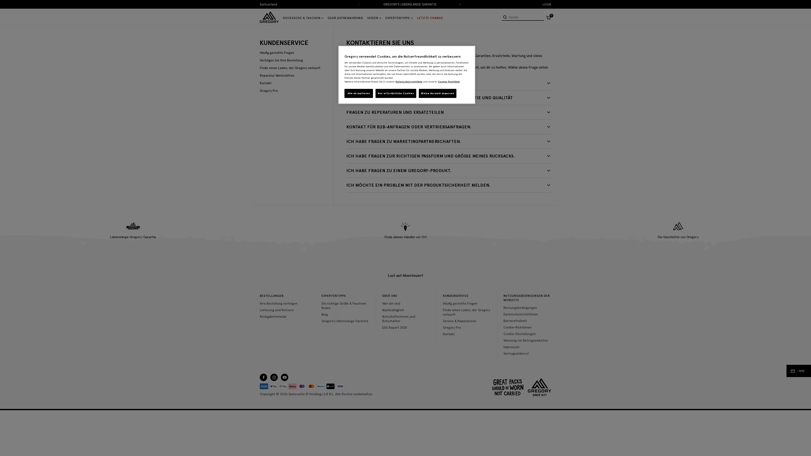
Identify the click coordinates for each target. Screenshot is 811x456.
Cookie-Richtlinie (449, 81)
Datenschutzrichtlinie (409, 81)
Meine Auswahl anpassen (437, 93)
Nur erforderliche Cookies (396, 93)
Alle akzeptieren (359, 93)
